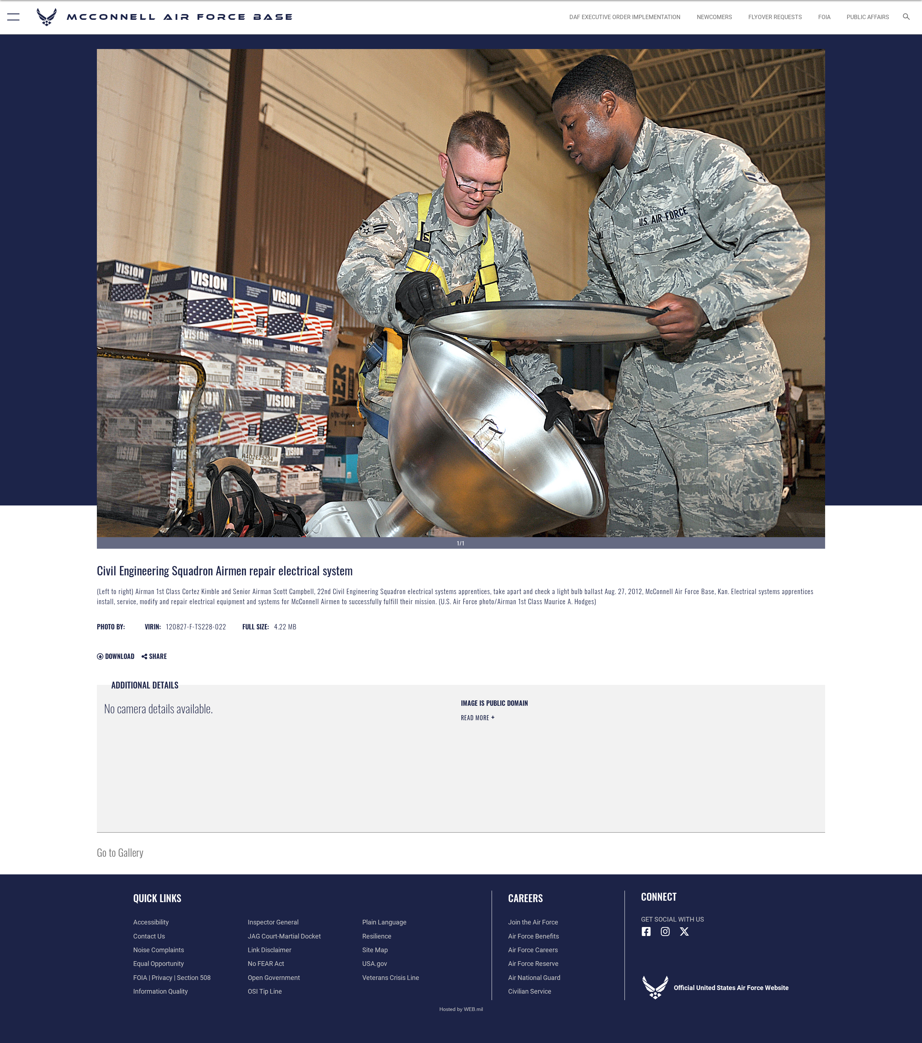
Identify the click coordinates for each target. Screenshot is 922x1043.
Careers (525, 898)
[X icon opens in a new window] (684, 931)
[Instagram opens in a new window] (665, 931)
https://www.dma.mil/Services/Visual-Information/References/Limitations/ (545, 753)
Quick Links (157, 898)
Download (118, 656)
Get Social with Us (672, 919)
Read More (476, 717)
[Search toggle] (906, 17)
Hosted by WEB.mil (461, 1009)
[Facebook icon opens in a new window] (646, 931)
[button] (11, 17)
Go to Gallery (120, 852)
